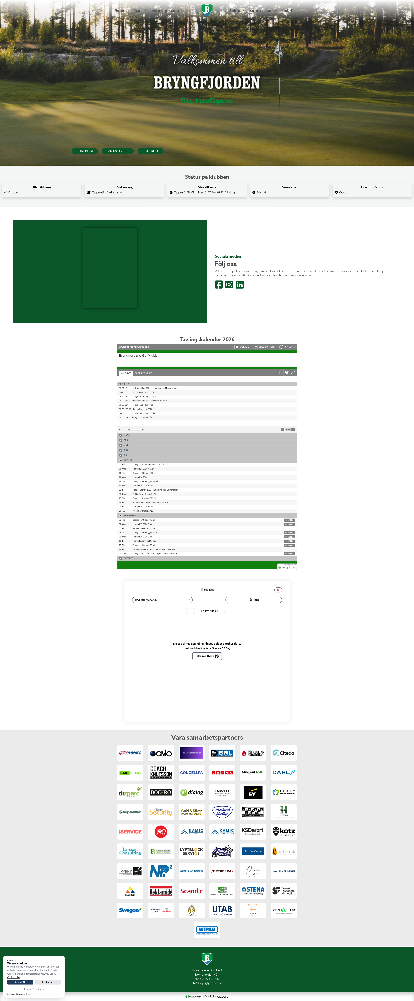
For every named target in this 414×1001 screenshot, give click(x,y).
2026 (288, 429)
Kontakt (287, 10)
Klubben (235, 10)
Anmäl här (289, 388)
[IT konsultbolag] (223, 996)
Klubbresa (150, 151)
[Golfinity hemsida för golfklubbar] (193, 996)
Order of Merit (143, 373)
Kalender (126, 373)
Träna (138, 10)
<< (282, 429)
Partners (255, 10)
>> (293, 429)
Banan (174, 10)
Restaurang (159, 10)
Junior (268, 10)
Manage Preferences (34, 989)
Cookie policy (13, 977)
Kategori (122, 429)
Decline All (47, 982)
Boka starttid (118, 151)
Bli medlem (85, 151)
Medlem (119, 10)
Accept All (20, 982)
